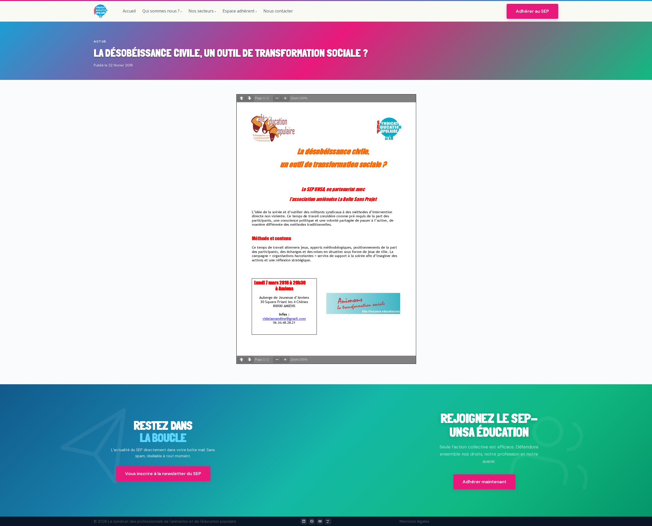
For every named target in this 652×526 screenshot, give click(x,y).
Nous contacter (278, 11)
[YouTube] (320, 521)
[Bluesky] (328, 521)
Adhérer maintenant (484, 482)
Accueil (129, 11)
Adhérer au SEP (532, 11)
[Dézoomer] (277, 98)
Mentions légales (414, 521)
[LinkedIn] (304, 521)
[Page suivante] (249, 98)
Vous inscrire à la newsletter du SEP (163, 474)
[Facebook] (312, 521)
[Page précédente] (241, 98)
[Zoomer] (285, 98)
